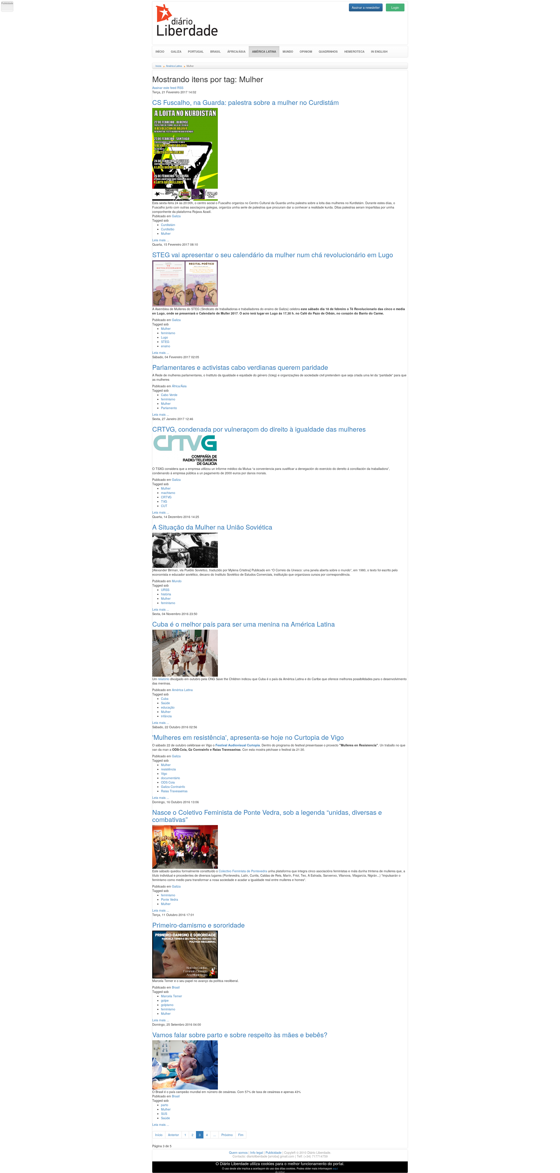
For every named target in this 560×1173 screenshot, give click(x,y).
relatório (163, 679)
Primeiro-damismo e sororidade (198, 925)
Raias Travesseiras (174, 791)
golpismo (167, 1005)
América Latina (265, 51)
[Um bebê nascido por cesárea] (185, 1064)
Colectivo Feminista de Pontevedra (243, 871)
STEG (165, 341)
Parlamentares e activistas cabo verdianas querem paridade (240, 367)
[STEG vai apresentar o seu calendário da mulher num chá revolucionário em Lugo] (185, 283)
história (166, 594)
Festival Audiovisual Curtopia (237, 745)
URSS (165, 589)
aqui (335, 1168)
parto (164, 1105)
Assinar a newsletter (366, 7)
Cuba (164, 698)
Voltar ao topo (547, 1164)
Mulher (166, 233)
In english (379, 51)
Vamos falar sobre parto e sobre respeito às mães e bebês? (239, 1034)
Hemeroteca (354, 51)
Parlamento (169, 408)
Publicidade (274, 1152)
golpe (165, 1000)
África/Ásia (236, 51)
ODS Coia (168, 782)
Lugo (164, 337)
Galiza (176, 51)
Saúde (165, 703)
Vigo (164, 773)
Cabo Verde (169, 395)
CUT (164, 506)
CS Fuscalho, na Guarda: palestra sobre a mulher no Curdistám (245, 102)
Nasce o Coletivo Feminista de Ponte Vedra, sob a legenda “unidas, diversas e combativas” (267, 815)
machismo (168, 492)
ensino (165, 346)
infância (166, 716)
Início (160, 51)
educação (168, 707)
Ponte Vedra (169, 899)
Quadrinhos (328, 51)
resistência (168, 769)
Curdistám (168, 224)
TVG (164, 501)
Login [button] (395, 7)
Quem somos (238, 1152)
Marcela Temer (171, 996)
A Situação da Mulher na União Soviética (212, 527)
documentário (170, 778)
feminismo (168, 333)
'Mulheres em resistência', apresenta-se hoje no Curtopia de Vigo (248, 737)
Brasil (215, 51)
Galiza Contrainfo (173, 786)
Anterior (173, 1135)
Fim (240, 1135)
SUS (164, 1113)
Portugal (196, 51)
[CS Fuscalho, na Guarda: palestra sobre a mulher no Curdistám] (185, 153)
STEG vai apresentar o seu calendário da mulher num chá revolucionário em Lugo (272, 254)
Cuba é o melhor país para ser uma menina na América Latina (243, 624)
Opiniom (306, 51)
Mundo (288, 51)
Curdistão (167, 229)
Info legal (256, 1152)
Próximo (227, 1135)
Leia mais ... (160, 240)
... (214, 1135)
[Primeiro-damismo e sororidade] (185, 954)
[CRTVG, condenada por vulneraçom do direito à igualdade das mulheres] (185, 450)
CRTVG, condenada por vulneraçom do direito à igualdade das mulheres (259, 429)
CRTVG (166, 497)
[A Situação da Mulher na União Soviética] (185, 549)
